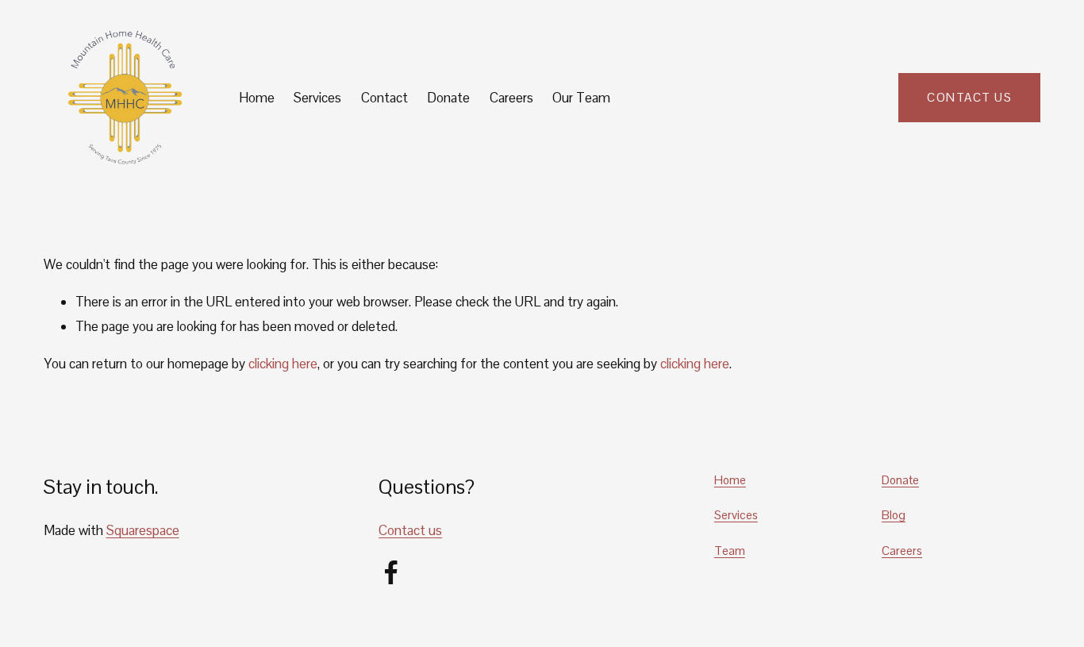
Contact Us (969, 97)
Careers (511, 97)
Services (317, 97)
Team (729, 550)
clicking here (282, 363)
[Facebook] (391, 572)
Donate (448, 97)
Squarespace (142, 530)
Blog (893, 514)
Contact (384, 97)
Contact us (410, 530)
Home (257, 97)
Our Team (581, 97)
